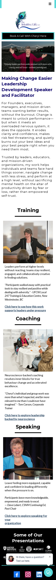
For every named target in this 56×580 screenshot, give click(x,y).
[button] (49, 4)
